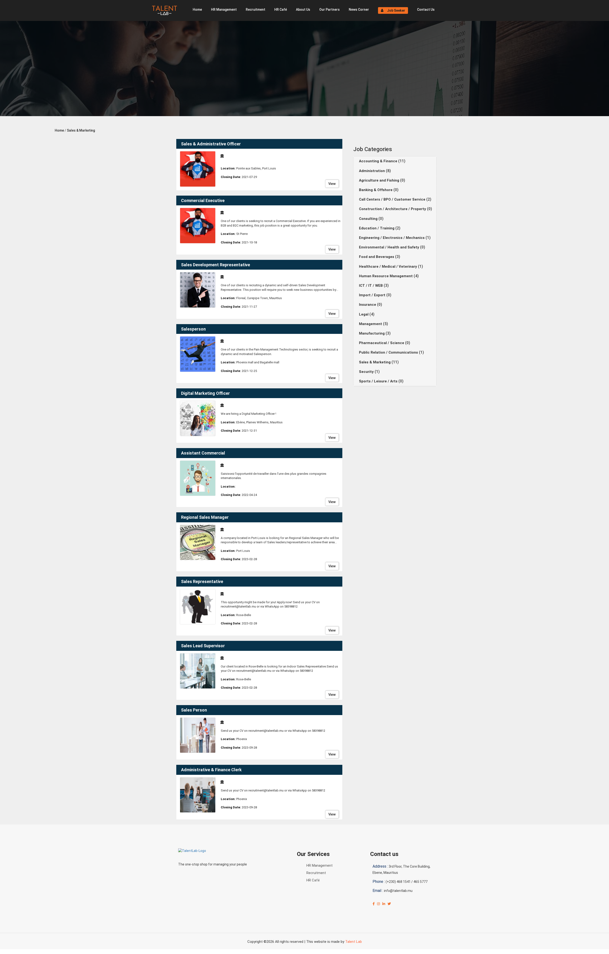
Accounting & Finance (378, 161)
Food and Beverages (377, 257)
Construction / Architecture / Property (393, 209)
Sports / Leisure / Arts (378, 381)
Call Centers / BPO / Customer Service (392, 199)
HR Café (280, 9)
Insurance (368, 304)
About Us (303, 9)
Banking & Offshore (376, 190)
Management (371, 324)
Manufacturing (372, 333)
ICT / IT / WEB (371, 285)
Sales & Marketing (81, 130)
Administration (372, 171)
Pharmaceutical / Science (382, 343)
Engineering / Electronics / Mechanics (392, 238)
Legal (364, 314)
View (332, 184)
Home (197, 9)
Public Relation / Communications (389, 352)
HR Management (224, 9)
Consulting (368, 219)
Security (367, 372)
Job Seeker (396, 10)
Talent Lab (353, 941)
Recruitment (255, 9)
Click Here (122, 952)
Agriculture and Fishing (379, 180)
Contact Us (426, 9)
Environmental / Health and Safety (389, 247)
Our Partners (329, 9)
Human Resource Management (386, 276)
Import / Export (372, 295)
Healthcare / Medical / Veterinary (388, 266)
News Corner (359, 9)
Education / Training (377, 228)
